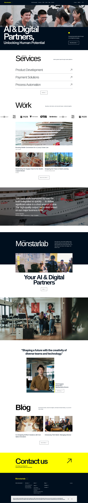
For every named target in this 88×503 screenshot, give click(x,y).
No (71, 498)
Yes (68, 498)
